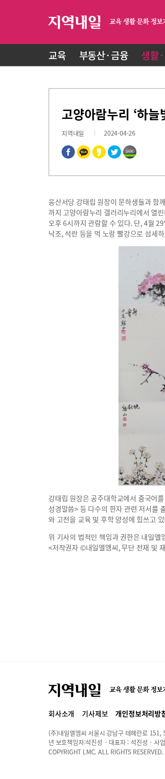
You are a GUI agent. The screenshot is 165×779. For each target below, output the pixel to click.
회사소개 (61, 713)
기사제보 (95, 713)
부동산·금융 (103, 55)
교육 (57, 55)
